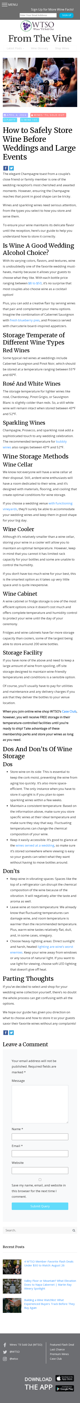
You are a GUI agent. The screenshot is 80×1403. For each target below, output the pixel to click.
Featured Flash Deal (62, 1344)
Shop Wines (62, 48)
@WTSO (14, 1351)
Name (17, 1129)
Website (18, 1162)
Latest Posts (14, 48)
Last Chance (57, 1349)
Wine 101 (31, 119)
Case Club (69, 711)
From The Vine (40, 38)
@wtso (13, 1358)
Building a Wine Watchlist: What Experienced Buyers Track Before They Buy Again (49, 1304)
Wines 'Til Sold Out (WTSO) (25, 1344)
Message (18, 1080)
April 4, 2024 (16, 115)
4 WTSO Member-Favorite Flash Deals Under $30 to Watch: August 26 (48, 1263)
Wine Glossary (39, 48)
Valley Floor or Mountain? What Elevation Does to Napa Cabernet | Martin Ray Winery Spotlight (50, 1284)
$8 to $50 (35, 283)
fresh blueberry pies (25, 320)
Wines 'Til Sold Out (49, 115)
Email (17, 1146)
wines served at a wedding (35, 845)
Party (11, 119)
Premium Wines (59, 1354)
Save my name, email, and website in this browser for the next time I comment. (39, 1191)
